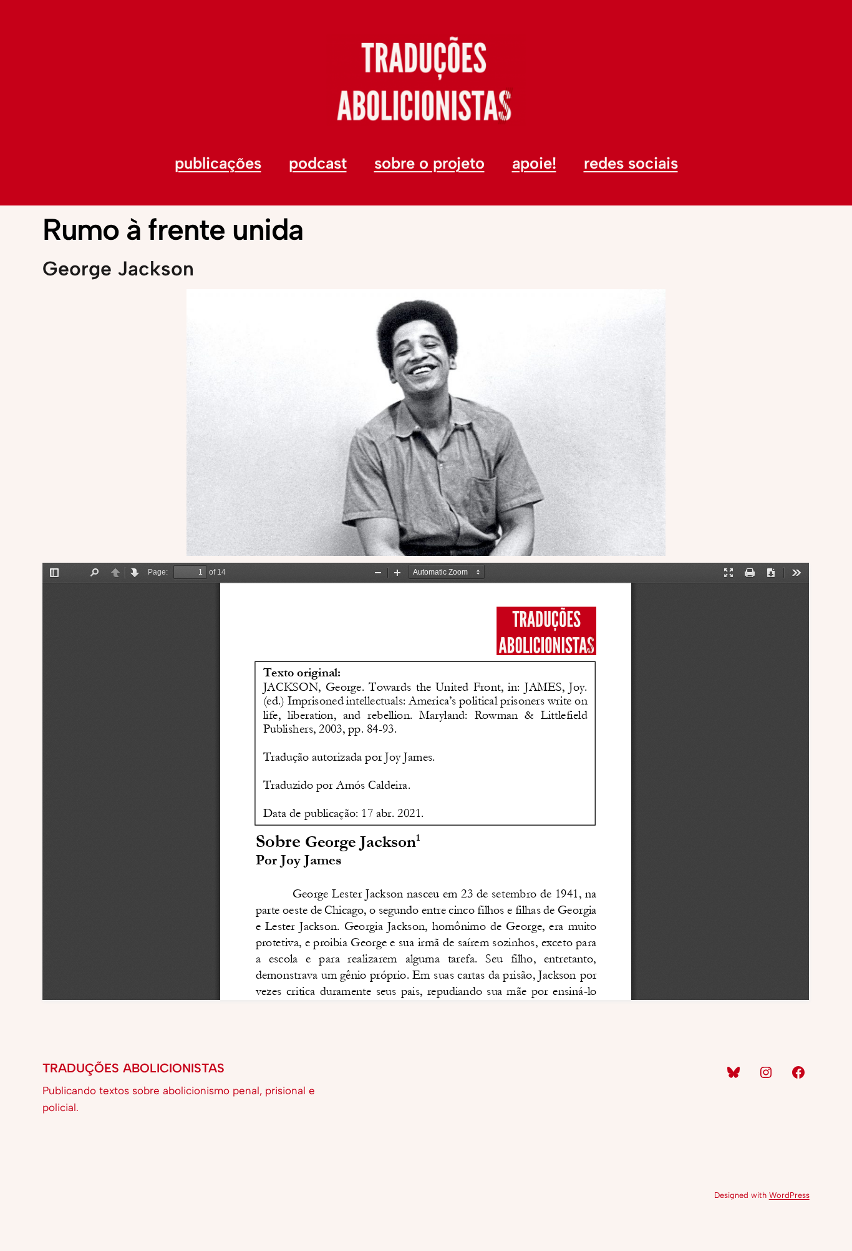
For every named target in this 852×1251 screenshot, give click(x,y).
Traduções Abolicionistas (133, 1068)
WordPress (789, 1195)
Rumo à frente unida (172, 229)
